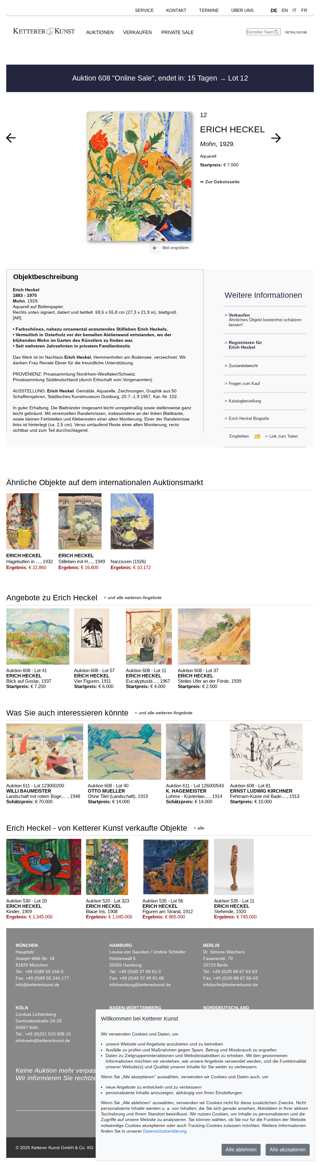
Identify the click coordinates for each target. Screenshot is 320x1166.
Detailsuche (296, 32)
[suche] (277, 32)
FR (304, 10)
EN (285, 10)
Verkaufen (137, 32)
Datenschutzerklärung (165, 1131)
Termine (209, 10)
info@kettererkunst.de (37, 984)
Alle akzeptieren (288, 1149)
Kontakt (176, 10)
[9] (276, 138)
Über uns (242, 10)
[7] (11, 138)
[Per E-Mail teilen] (255, 436)
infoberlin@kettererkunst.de (230, 984)
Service (144, 10)
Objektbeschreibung (45, 277)
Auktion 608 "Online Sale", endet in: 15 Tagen (145, 78)
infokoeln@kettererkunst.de (43, 1040)
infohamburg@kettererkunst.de (140, 984)
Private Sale (177, 32)
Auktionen (100, 32)
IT (294, 10)
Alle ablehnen (241, 1149)
